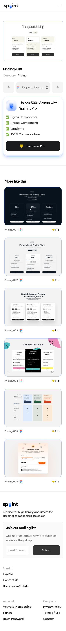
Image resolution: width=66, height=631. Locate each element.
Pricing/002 (11, 280)
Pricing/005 (11, 431)
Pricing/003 (11, 330)
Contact (48, 619)
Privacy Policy (52, 606)
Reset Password (13, 619)
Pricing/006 (11, 481)
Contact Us (10, 580)
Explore (8, 574)
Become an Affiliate (16, 586)
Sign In (7, 612)
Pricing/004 (11, 380)
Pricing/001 (10, 229)
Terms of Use (51, 612)
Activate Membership (17, 606)
